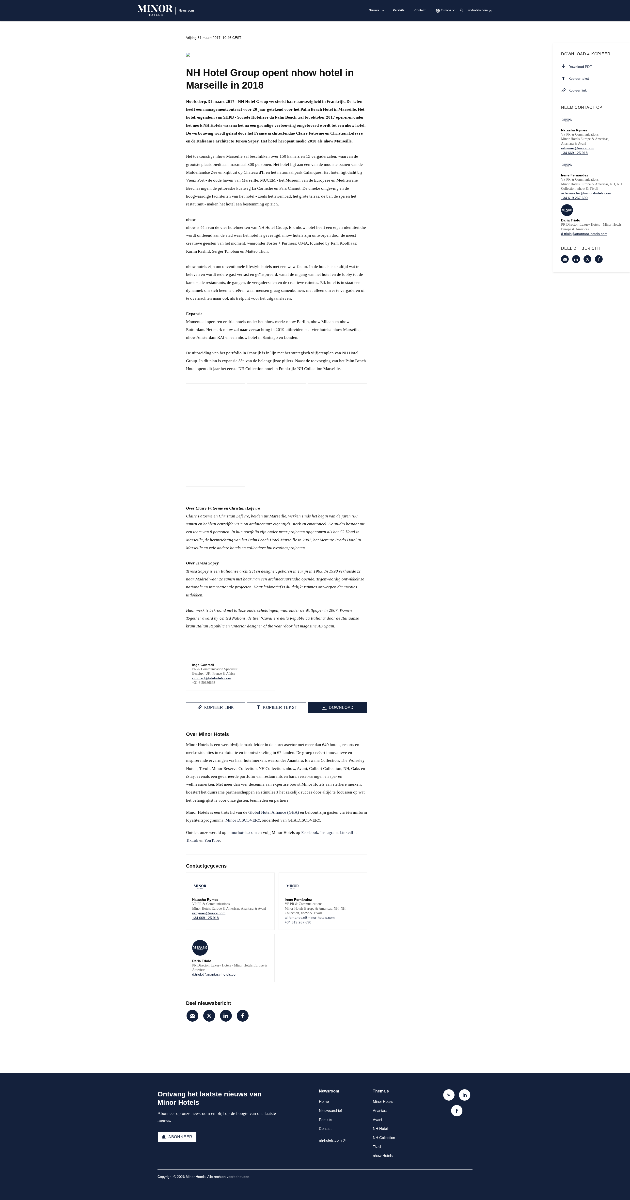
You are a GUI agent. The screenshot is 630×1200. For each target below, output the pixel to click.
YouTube (212, 840)
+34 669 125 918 (205, 918)
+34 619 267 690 (298, 922)
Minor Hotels (383, 1101)
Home (324, 1101)
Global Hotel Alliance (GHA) (273, 812)
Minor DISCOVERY (242, 820)
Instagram (329, 832)
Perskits (399, 10)
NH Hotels (381, 1128)
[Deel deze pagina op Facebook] (243, 1016)
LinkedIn (348, 832)
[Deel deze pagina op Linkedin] (226, 1016)
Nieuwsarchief (330, 1110)
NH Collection (384, 1138)
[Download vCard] (265, 881)
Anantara (380, 1110)
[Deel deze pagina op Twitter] (209, 1016)
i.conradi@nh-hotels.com (211, 678)
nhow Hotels (383, 1155)
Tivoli (377, 1147)
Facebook (309, 832)
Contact (419, 10)
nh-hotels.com (478, 10)
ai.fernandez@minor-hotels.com (310, 917)
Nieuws (374, 10)
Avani (377, 1120)
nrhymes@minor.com (208, 913)
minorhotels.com (242, 832)
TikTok (192, 840)
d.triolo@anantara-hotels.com (215, 974)
